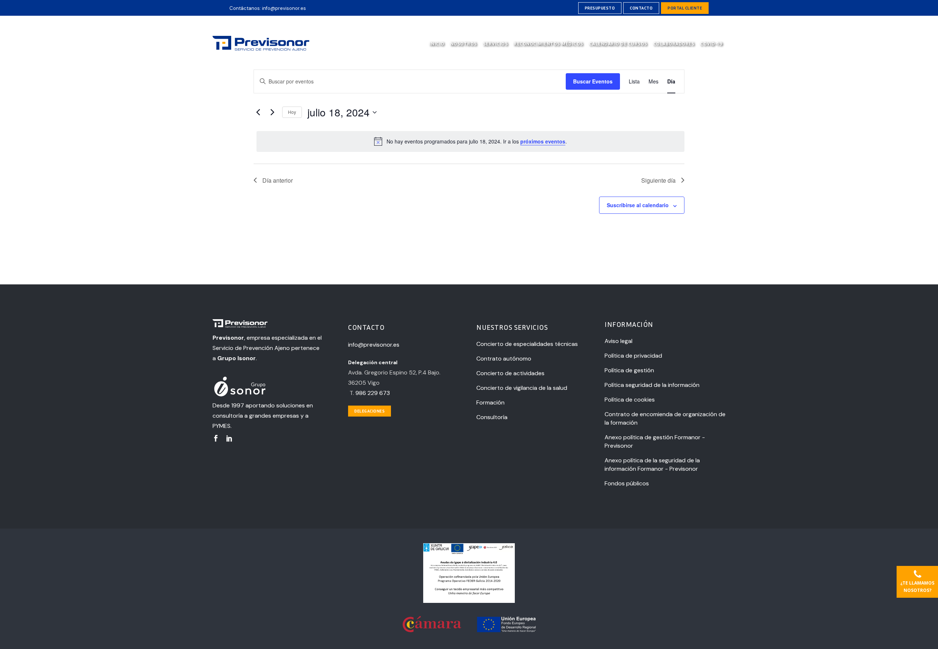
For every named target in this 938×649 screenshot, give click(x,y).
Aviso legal (618, 341)
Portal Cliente (685, 8)
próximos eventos (542, 141)
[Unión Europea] (506, 630)
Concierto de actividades (510, 373)
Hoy (292, 112)
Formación (490, 402)
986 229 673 (372, 393)
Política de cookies (630, 399)
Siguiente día (658, 180)
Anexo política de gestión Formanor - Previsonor (655, 441)
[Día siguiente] (272, 112)
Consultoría (491, 417)
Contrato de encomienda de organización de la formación (665, 418)
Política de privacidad (633, 355)
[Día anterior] (258, 112)
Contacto (641, 8)
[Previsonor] (268, 324)
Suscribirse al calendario (638, 205)
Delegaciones (369, 411)
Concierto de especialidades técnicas (527, 344)
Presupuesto (600, 8)
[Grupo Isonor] (268, 387)
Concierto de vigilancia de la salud (521, 388)
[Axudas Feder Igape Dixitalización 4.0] (469, 601)
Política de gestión (629, 370)
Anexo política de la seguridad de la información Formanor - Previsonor (652, 464)
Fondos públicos (627, 483)
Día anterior (277, 180)
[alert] (470, 141)
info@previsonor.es (284, 8)
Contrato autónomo (503, 358)
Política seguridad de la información (652, 385)
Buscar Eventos (593, 81)
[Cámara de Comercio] (432, 630)
